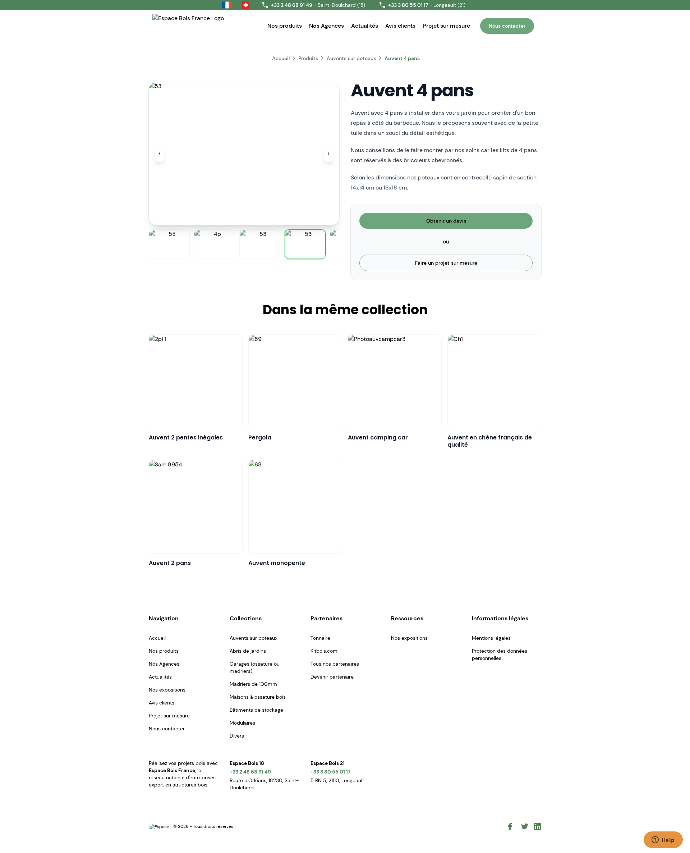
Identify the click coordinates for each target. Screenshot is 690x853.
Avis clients (400, 25)
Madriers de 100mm (253, 684)
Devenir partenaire (332, 677)
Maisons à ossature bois (258, 697)
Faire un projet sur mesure (446, 263)
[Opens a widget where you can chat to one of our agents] (663, 840)
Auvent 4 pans (402, 58)
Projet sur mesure (446, 25)
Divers (237, 736)
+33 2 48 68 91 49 (250, 771)
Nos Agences (326, 25)
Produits (308, 58)
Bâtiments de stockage (256, 710)
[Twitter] (524, 826)
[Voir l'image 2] (214, 244)
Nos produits (284, 25)
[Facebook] (511, 826)
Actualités (364, 25)
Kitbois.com (323, 651)
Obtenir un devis (446, 221)
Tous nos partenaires (334, 664)
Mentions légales (491, 638)
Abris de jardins (248, 651)
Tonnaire (320, 638)
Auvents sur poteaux (351, 58)
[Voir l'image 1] (169, 244)
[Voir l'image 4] (305, 244)
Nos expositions (167, 689)
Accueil (281, 58)
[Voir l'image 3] (259, 244)
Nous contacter (507, 26)
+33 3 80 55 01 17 (330, 771)
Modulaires (242, 723)
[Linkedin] (537, 826)
